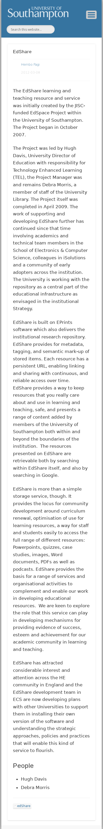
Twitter (63, 29)
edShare (23, 806)
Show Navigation (91, 15)
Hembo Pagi (30, 64)
